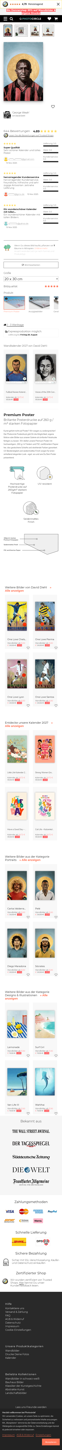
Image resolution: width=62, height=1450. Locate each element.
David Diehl (20, 115)
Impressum (12, 1326)
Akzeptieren (50, 1442)
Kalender (10, 1357)
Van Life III (13, 1104)
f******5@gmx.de (16, 194)
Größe (7, 273)
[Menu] (5, 19)
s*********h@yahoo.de (18, 223)
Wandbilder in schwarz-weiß (22, 1378)
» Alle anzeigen (29, 860)
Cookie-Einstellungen (18, 1329)
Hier (21, 1282)
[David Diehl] (7, 114)
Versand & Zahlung (16, 1312)
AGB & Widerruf (14, 1319)
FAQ (7, 1315)
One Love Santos (44, 697)
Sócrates (40, 966)
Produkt (8, 292)
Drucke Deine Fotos (17, 1354)
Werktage (15, 324)
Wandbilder (12, 1350)
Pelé (37, 908)
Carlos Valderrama (17, 908)
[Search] (11, 19)
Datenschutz (13, 1322)
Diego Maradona (16, 966)
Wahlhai (40, 1104)
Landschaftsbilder (16, 1393)
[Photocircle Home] (30, 19)
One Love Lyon (15, 697)
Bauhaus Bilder (14, 1382)
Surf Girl (39, 1047)
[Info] (6, 298)
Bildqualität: (11, 286)
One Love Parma (44, 639)
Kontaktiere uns (14, 1308)
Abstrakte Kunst (14, 1389)
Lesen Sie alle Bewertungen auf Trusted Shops (31, 135)
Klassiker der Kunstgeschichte (23, 1385)
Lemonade (13, 1047)
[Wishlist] (49, 19)
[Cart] (56, 19)
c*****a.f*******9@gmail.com (21, 159)
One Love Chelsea (17, 639)
